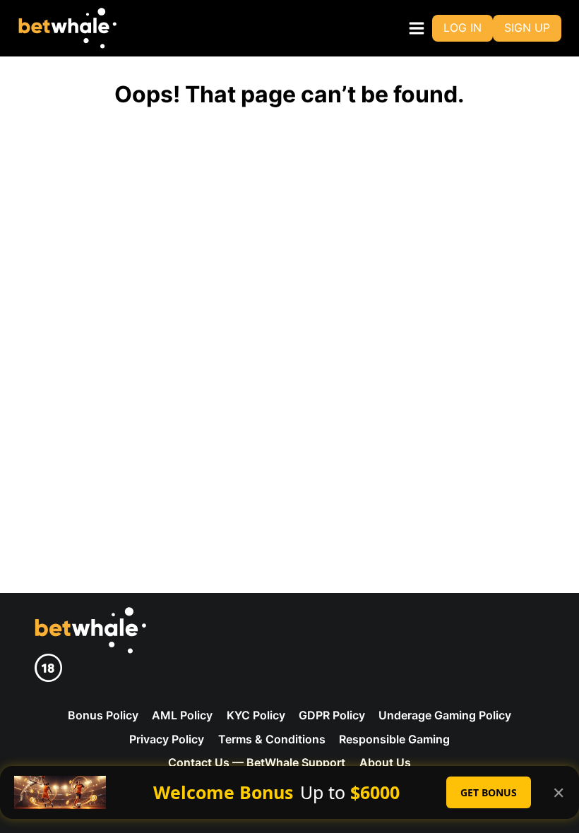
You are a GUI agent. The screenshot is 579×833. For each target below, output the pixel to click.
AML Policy (182, 715)
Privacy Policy (166, 739)
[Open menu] (413, 28)
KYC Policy (256, 715)
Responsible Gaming (394, 739)
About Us (385, 762)
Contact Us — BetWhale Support (256, 762)
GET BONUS (488, 792)
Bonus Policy (103, 715)
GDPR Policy (332, 715)
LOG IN (462, 27)
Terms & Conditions (272, 739)
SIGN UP (527, 27)
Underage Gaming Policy (444, 715)
